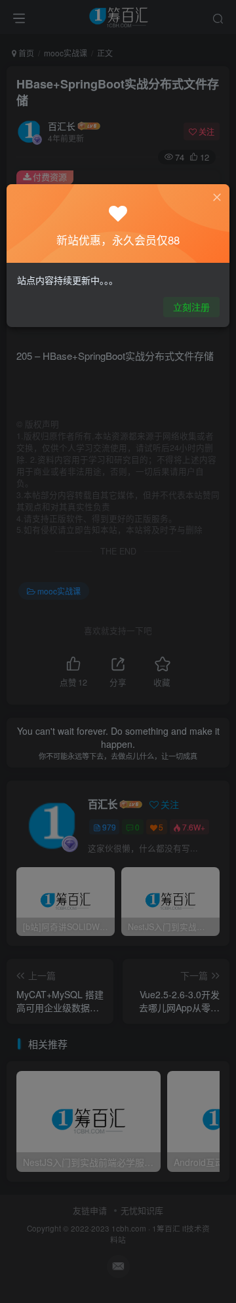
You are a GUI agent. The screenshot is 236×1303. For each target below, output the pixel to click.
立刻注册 (191, 306)
